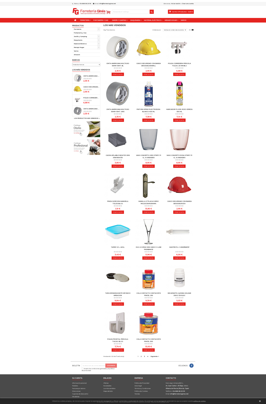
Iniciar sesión (175, 3)
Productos (78, 26)
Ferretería (84, 20)
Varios (183, 20)
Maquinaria (135, 20)
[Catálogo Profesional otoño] (86, 147)
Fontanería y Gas (100, 20)
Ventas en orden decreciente (175, 30)
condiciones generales (99, 368)
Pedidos (75, 386)
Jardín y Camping (119, 20)
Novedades (107, 386)
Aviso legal (138, 386)
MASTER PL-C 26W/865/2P (179, 247)
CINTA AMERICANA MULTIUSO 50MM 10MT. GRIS (91, 109)
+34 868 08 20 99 (85, 3)
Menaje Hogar (171, 20)
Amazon (77, 54)
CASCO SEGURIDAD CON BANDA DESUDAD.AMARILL (91, 87)
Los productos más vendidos (87, 118)
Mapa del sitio (108, 391)
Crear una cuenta (188, 3)
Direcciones (76, 391)
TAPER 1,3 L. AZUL (118, 247)
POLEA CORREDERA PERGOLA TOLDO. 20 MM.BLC (91, 98)
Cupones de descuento (80, 394)
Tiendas (137, 394)
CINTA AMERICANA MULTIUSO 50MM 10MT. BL (91, 76)
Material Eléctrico (152, 20)
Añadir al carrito (118, 74)
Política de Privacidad (142, 383)
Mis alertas (75, 396)
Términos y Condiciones (143, 388)
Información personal (79, 383)
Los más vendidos (81, 70)
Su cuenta (77, 378)
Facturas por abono (78, 388)
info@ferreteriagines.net (107, 3)
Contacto (171, 378)
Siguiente (155, 356)
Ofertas (105, 383)
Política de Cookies (141, 391)
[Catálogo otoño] (86, 129)
